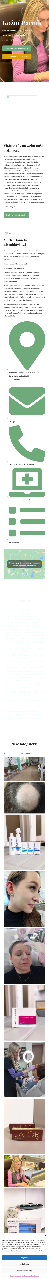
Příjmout (24, 1257)
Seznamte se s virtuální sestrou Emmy (17, 264)
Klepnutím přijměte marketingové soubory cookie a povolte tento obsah (24, 564)
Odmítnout (24, 1264)
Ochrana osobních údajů (30, 1276)
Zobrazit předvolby (24, 1270)
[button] (45, 1235)
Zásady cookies (15, 1276)
